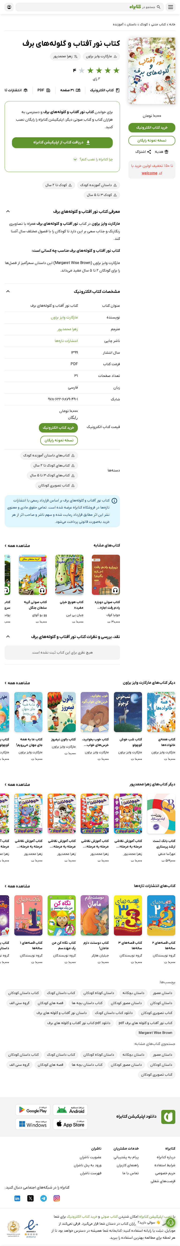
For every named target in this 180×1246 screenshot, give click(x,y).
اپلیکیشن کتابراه (51, 119)
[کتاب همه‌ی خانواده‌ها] (161, 712)
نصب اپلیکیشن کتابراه (155, 1216)
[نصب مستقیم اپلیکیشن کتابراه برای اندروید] (70, 1110)
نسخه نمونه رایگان (151, 140)
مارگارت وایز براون (64, 317)
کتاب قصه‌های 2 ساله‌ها (163, 946)
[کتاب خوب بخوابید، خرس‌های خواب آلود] (95, 712)
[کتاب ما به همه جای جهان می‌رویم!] (28, 712)
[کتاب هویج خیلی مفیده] (69, 575)
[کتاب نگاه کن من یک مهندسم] (62, 915)
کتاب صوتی (109, 1216)
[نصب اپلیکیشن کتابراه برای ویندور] (32, 1124)
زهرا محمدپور (67, 329)
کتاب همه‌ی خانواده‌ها (166, 742)
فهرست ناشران (90, 1173)
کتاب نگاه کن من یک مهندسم (64, 946)
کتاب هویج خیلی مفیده (71, 605)
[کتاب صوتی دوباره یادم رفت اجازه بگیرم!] (106, 575)
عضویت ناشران (90, 1157)
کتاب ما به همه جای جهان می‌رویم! (29, 742)
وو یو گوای (39, 615)
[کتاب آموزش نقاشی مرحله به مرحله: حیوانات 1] (128, 814)
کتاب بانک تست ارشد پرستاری (164, 844)
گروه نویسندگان (164, 955)
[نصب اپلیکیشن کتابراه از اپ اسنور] (70, 1124)
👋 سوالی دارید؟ (149, 1222)
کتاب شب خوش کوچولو (131, 742)
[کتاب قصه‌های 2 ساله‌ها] (161, 915)
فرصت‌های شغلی (163, 1181)
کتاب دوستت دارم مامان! (96, 946)
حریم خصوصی (165, 1173)
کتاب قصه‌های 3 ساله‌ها (130, 946)
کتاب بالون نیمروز (63, 739)
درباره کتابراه (166, 1157)
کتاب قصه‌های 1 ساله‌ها (31, 946)
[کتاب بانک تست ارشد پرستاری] (161, 814)
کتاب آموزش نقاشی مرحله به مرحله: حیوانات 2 (95, 844)
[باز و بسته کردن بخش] (8, 212)
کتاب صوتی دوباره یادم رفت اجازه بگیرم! (107, 605)
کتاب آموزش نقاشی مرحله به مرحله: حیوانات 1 (128, 844)
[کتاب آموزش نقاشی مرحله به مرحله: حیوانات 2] (95, 814)
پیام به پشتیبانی (126, 1157)
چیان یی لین (74, 615)
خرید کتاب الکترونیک (152, 127)
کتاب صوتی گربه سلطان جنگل (35, 605)
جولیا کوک (113, 615)
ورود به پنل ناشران (87, 1165)
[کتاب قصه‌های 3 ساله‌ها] (128, 915)
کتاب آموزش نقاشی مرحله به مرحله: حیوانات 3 (62, 844)
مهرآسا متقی (166, 854)
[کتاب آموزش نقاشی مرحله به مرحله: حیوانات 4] (28, 814)
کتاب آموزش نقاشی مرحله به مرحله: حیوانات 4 (28, 844)
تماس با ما (130, 1173)
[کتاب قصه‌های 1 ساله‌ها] (28, 915)
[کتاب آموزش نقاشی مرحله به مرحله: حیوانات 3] (62, 814)
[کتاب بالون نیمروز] (62, 712)
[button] (151, 71)
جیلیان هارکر (100, 955)
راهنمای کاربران (128, 1165)
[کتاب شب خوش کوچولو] (128, 712)
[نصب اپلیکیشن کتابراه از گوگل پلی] (32, 1110)
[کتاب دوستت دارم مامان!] (95, 915)
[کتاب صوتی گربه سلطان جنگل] (33, 575)
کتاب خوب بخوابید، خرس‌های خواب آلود (95, 742)
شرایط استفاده (164, 1165)
